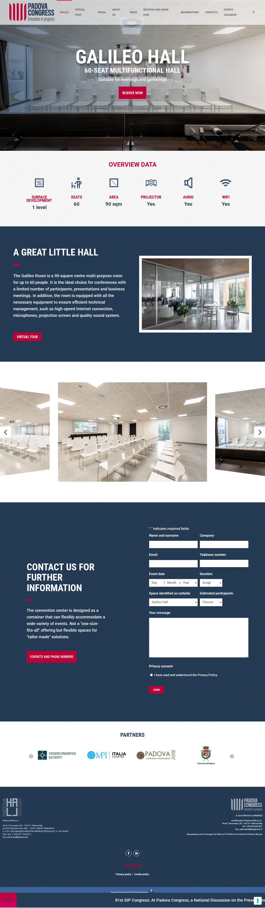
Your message (159, 613)
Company (208, 535)
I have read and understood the (185, 675)
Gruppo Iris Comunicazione (135, 892)
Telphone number (213, 555)
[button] (5, 432)
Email (154, 555)
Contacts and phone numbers (51, 656)
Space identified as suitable (169, 593)
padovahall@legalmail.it (17, 837)
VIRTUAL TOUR (27, 336)
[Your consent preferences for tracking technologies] (258, 901)
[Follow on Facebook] (128, 853)
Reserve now (132, 92)
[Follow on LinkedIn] (136, 853)
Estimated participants (216, 593)
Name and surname (164, 535)
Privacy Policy (207, 675)
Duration (206, 574)
